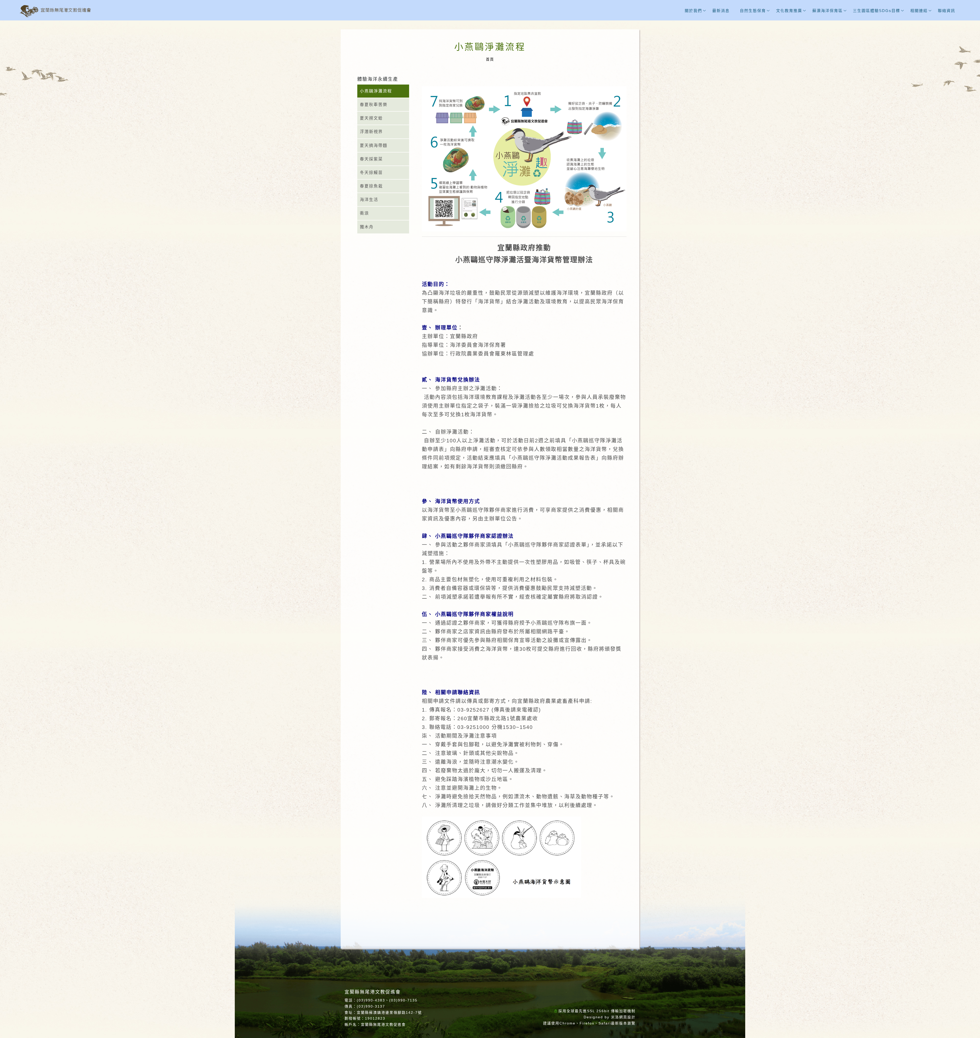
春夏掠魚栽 (371, 186)
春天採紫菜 (371, 159)
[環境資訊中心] (967, 625)
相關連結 (919, 10)
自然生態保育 (753, 10)
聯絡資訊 (946, 10)
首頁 (490, 59)
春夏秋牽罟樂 (373, 104)
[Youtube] (967, 613)
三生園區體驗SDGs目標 (876, 10)
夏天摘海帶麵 (373, 145)
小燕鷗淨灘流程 (376, 91)
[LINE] (967, 602)
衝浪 (364, 213)
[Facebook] (967, 579)
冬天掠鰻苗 (371, 172)
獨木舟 (367, 227)
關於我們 (693, 10)
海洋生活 (369, 199)
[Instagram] (967, 590)
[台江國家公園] (967, 636)
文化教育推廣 (789, 10)
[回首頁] (55, 11)
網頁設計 (627, 1017)
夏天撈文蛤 (371, 118)
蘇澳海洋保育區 (827, 10)
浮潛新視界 (371, 131)
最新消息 (721, 10)
